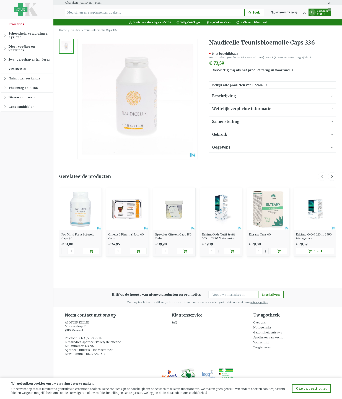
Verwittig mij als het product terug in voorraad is (253, 70)
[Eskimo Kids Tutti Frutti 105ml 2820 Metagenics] (221, 209)
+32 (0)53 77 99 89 (90, 338)
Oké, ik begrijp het (311, 388)
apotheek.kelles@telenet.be (101, 342)
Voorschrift (261, 342)
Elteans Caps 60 (260, 234)
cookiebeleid (198, 393)
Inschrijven (271, 294)
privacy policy (259, 302)
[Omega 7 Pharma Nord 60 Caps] (127, 209)
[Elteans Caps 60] (268, 209)
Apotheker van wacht (268, 337)
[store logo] (26, 9)
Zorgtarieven (262, 347)
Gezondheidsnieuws (267, 332)
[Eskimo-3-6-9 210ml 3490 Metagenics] (315, 209)
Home (63, 30)
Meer (98, 2)
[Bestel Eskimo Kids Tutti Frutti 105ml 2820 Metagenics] (232, 251)
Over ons (259, 322)
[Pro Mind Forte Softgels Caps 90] (80, 209)
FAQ (174, 322)
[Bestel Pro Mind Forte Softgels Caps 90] (91, 251)
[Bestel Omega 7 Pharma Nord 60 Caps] (138, 251)
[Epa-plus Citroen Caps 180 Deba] (174, 209)
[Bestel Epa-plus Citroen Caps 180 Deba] (185, 251)
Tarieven (86, 2)
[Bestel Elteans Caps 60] (279, 251)
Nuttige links (262, 327)
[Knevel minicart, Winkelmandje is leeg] (312, 12)
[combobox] (155, 12)
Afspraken (71, 2)
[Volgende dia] (332, 176)
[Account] (304, 12)
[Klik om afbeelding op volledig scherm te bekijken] (137, 99)
